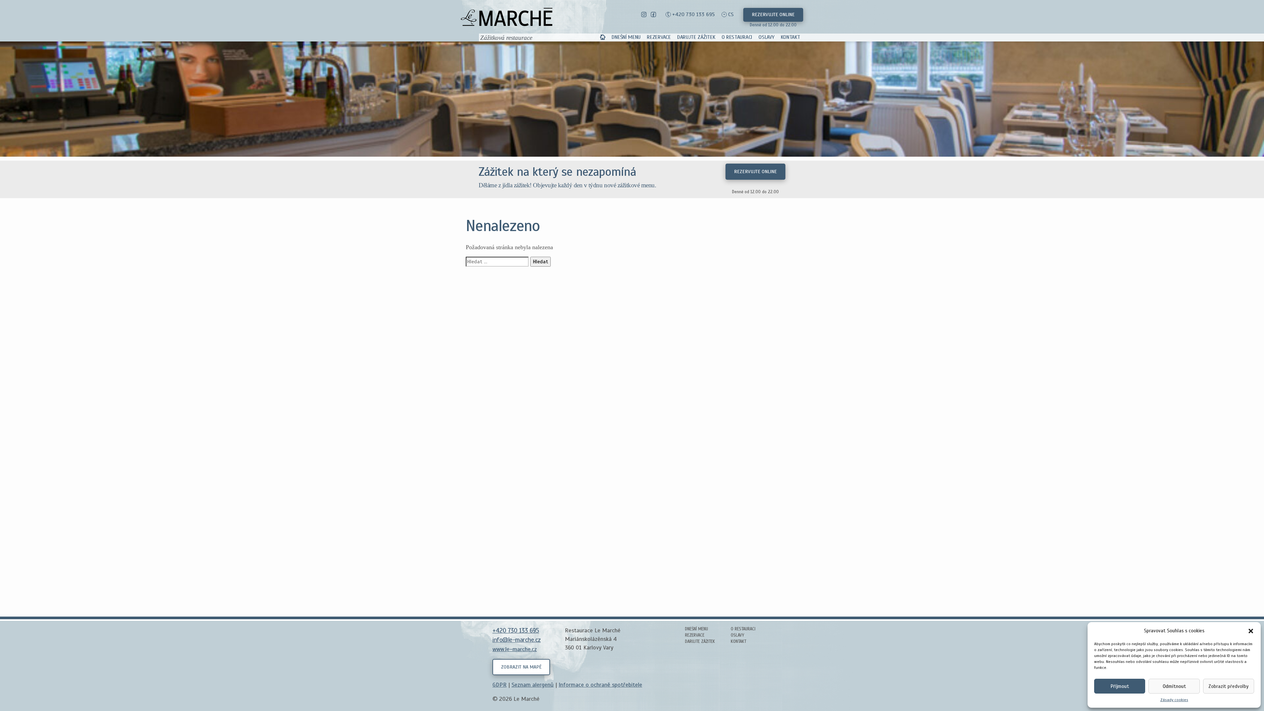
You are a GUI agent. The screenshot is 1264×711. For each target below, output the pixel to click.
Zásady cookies (1174, 700)
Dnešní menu (626, 37)
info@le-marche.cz (516, 640)
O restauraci (737, 37)
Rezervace (659, 37)
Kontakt (790, 37)
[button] (1251, 630)
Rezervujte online (773, 14)
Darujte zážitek (696, 37)
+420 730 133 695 (693, 14)
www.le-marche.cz (514, 649)
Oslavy (766, 37)
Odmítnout (1174, 686)
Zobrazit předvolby (1228, 686)
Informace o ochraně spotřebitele (600, 684)
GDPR (499, 684)
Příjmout (1120, 686)
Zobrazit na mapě (521, 667)
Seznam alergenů (533, 684)
